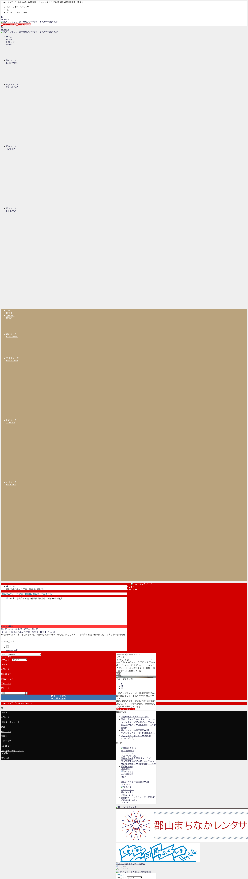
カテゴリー (121, 657)
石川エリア (6, 688)
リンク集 (5, 758)
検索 (118, 674)
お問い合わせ (24, 25)
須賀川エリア (7, 679)
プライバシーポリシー (16, 12)
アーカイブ (121, 877)
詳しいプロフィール (125, 709)
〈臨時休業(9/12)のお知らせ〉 (135, 717)
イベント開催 (7, 626)
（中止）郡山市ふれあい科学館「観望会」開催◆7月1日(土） (29, 632)
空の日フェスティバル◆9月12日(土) (137, 733)
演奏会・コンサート (10, 722)
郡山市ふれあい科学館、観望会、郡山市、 (20, 629)
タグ (118, 662)
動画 (3, 727)
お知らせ (5, 669)
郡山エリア (6, 674)
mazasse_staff (11, 650)
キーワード (121, 654)
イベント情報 (9, 25)
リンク (9, 10)
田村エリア (6, 683)
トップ (4, 664)
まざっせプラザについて (17, 7)
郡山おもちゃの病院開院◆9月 (135, 730)
